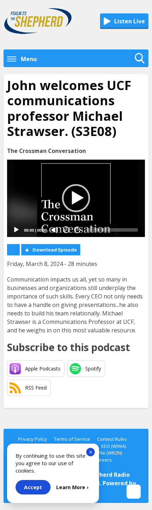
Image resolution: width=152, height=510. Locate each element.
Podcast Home (13, 249)
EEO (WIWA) (113, 446)
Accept (33, 487)
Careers (103, 460)
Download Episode (55, 250)
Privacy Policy (32, 439)
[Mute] (54, 229)
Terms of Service (72, 439)
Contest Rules (112, 439)
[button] (76, 198)
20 (66, 229)
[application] (76, 198)
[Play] (16, 229)
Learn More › (72, 487)
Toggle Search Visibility (141, 65)
